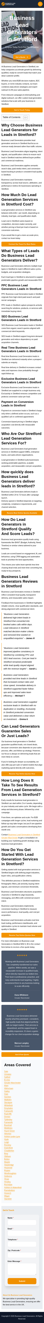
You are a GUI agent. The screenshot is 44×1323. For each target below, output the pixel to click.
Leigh (6, 1142)
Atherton (7, 1134)
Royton (7, 1171)
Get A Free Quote (22, 1054)
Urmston (7, 1074)
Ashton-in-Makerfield (12, 1188)
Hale (6, 1094)
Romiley (7, 1145)
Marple (7, 1162)
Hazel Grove (9, 1131)
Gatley (7, 1091)
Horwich (7, 1193)
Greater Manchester (12, 1083)
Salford (7, 1077)
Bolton (7, 1159)
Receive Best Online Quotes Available (22, 513)
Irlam (6, 1086)
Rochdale (8, 1185)
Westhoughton (10, 1173)
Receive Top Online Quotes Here (22, 774)
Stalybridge (9, 1165)
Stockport (8, 1103)
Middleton (8, 1128)
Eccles (7, 1080)
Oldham (7, 1156)
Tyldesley (8, 1120)
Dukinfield (8, 1148)
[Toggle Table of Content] (24, 118)
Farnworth (8, 1122)
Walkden (7, 1100)
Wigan (7, 1196)
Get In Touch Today (22, 110)
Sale (6, 1071)
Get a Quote (20, 57)
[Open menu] (40, 4)
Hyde (6, 1139)
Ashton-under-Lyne (12, 1137)
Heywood (8, 1168)
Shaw (6, 1179)
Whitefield (8, 1105)
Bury (6, 1154)
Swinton (7, 1097)
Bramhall (8, 1125)
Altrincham (8, 1088)
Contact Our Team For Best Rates (22, 244)
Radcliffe (8, 1114)
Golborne (8, 1176)
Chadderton (9, 1151)
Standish (8, 1199)
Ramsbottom (9, 1190)
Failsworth (8, 1111)
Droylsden (8, 1108)
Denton (7, 1117)
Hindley (7, 1182)
